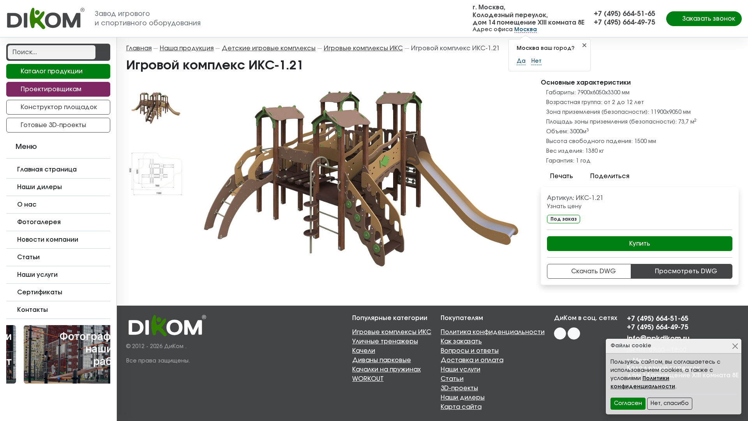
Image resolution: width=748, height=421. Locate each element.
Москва (525, 29)
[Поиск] (102, 52)
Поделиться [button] (609, 176)
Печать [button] (561, 176)
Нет (536, 61)
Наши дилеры (463, 397)
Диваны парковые (381, 360)
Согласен (628, 403)
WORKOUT (368, 379)
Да (521, 61)
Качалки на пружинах (386, 369)
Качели (363, 351)
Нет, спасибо (670, 403)
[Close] (735, 346)
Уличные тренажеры (385, 341)
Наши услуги (460, 369)
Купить (639, 244)
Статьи (452, 379)
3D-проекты (459, 388)
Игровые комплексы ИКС (391, 332)
